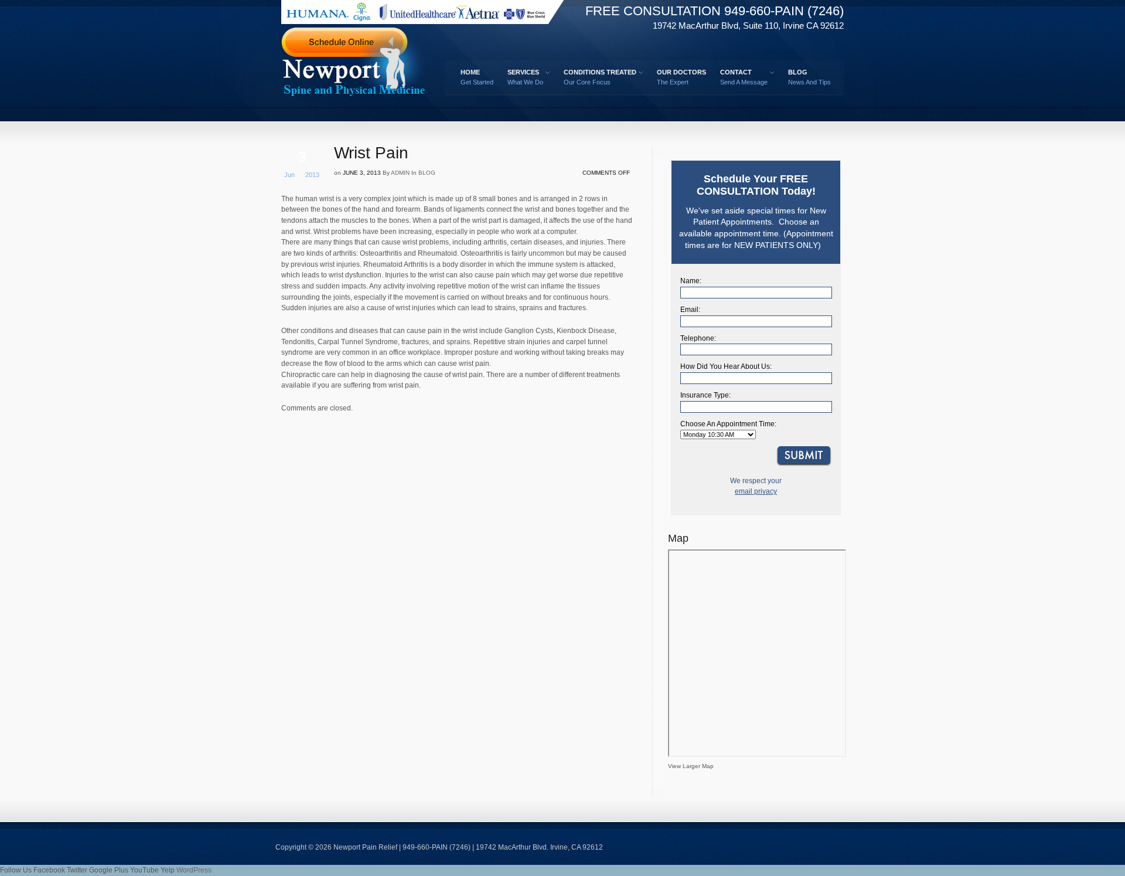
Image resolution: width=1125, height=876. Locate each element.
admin (400, 172)
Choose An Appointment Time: (728, 424)
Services (523, 77)
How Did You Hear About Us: (726, 366)
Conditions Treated (598, 77)
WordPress (194, 870)
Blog (809, 77)
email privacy (756, 491)
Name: (690, 281)
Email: (690, 309)
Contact (742, 77)
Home (477, 77)
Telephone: (698, 338)
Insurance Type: (705, 395)
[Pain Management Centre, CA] (369, 66)
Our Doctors (681, 77)
